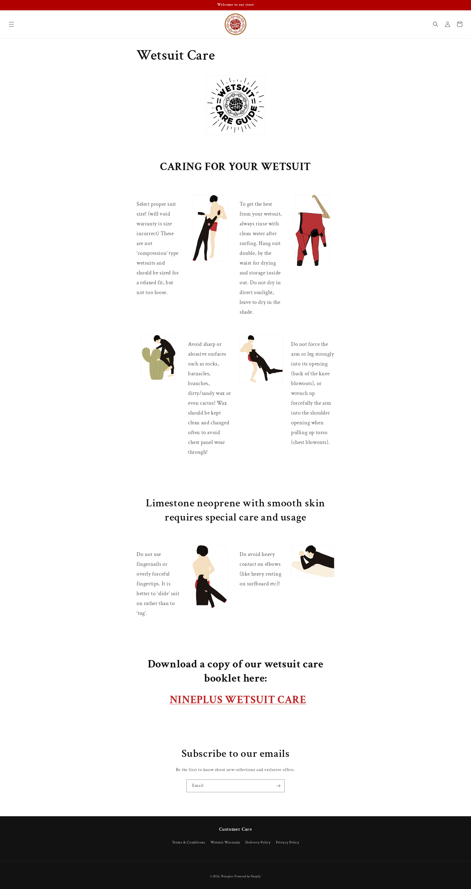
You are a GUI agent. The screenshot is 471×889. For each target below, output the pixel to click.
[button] (11, 24)
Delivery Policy (257, 842)
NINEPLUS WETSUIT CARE (238, 700)
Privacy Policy (287, 842)
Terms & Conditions (188, 842)
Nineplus (227, 876)
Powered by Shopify (247, 876)
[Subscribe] (278, 785)
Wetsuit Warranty (225, 842)
